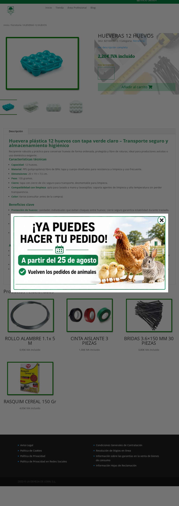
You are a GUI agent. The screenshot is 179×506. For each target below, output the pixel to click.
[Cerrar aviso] (159, 221)
